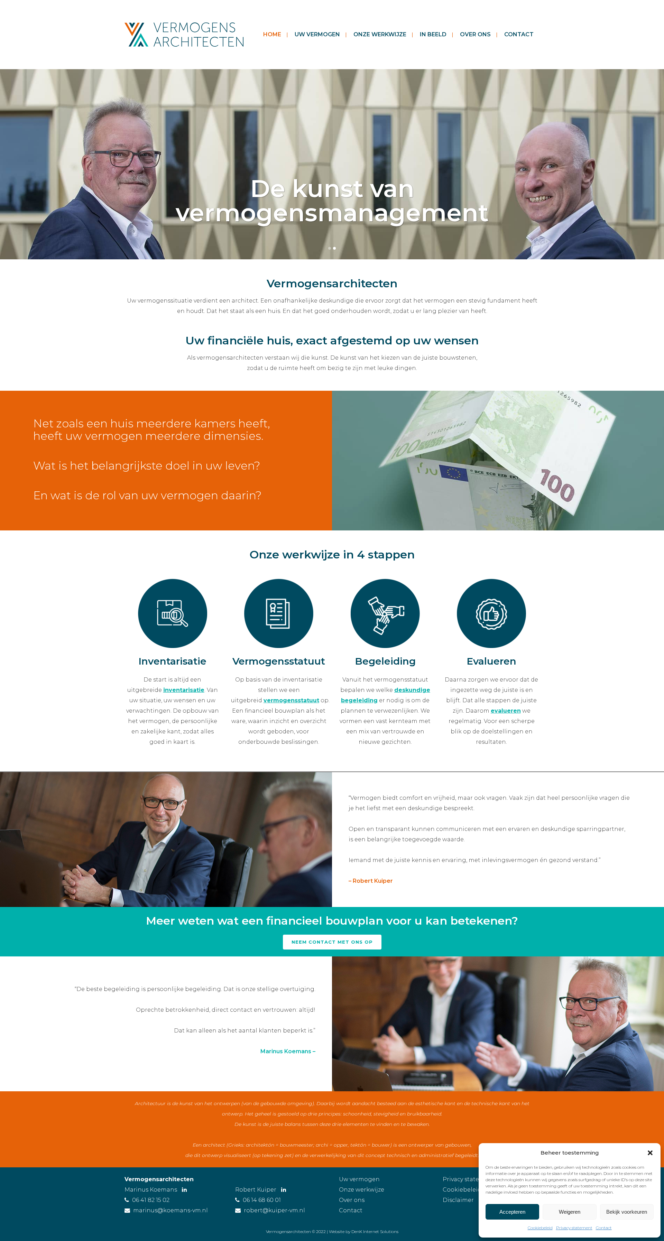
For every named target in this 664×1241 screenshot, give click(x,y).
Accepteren (512, 1212)
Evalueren (491, 661)
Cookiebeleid (540, 1227)
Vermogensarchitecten (159, 1179)
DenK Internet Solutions (374, 1231)
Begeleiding (385, 661)
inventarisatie (183, 690)
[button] (650, 1152)
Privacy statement (574, 1227)
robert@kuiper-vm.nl (274, 1210)
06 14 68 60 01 (262, 1200)
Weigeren (569, 1212)
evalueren (506, 710)
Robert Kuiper (256, 1189)
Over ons (352, 1200)
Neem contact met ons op (332, 942)
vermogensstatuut (291, 700)
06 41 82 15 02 (150, 1200)
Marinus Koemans (151, 1189)
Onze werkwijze (361, 1189)
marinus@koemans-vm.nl (170, 1210)
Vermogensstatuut (278, 661)
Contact (604, 1227)
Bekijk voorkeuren (626, 1212)
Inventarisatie (172, 661)
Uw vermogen (359, 1179)
